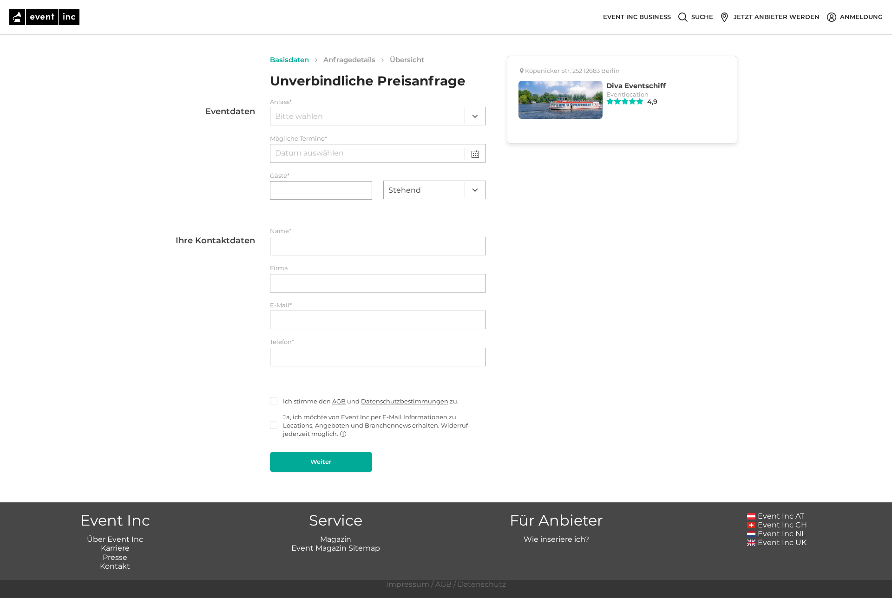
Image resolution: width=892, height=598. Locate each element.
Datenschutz (482, 584)
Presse (115, 557)
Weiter (320, 461)
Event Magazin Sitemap (335, 548)
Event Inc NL (782, 533)
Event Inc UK (782, 542)
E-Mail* (281, 305)
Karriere (115, 548)
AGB (339, 401)
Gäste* (279, 175)
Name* (280, 231)
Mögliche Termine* (298, 138)
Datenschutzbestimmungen (404, 401)
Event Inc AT (781, 516)
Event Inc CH (782, 524)
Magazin (335, 539)
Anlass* (281, 101)
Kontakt (115, 566)
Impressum (407, 584)
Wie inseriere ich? (556, 539)
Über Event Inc (115, 539)
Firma (279, 268)
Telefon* (282, 341)
